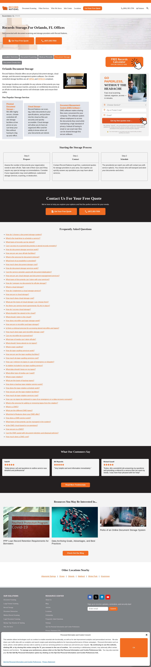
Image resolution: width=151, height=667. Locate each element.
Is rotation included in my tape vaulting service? (24, 366)
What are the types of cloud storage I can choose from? (27, 302)
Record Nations (7, 16)
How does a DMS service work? (18, 418)
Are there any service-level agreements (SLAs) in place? (28, 306)
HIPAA (31, 79)
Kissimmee (105, 576)
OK (134, 648)
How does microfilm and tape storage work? (23, 321)
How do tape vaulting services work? (20, 351)
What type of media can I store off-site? (21, 339)
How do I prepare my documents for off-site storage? (26, 283)
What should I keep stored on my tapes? (21, 343)
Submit (113, 609)
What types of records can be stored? (20, 242)
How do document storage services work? (22, 249)
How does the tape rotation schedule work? (23, 388)
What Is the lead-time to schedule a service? (23, 238)
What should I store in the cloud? (18, 317)
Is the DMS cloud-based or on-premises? (22, 425)
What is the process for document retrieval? (22, 257)
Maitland (81, 576)
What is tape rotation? (14, 377)
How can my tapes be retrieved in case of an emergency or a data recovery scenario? (39, 399)
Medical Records (46, 57)
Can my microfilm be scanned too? (19, 336)
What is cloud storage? (15, 287)
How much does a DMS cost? (17, 437)
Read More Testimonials (75, 485)
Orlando (71, 576)
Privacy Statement (48, 662)
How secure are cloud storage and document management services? (32, 276)
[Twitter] (96, 597)
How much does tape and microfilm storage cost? (25, 332)
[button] (146, 635)
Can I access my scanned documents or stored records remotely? (31, 246)
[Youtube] (107, 597)
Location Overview (10, 57)
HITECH (41, 79)
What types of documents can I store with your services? (27, 279)
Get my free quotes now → (121, 121)
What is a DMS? (12, 407)
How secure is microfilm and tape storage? (22, 324)
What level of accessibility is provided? (21, 261)
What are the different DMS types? (19, 410)
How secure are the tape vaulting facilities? (22, 354)
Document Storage (62, 57)
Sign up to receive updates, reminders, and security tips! (109, 604)
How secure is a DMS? (15, 429)
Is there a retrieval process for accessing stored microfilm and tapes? (32, 328)
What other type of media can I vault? (20, 373)
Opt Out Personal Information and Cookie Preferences (22, 662)
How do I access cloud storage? (18, 309)
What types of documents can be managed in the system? (28, 422)
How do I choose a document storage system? (24, 235)
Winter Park (92, 576)
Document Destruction (12, 63)
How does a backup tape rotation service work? (24, 384)
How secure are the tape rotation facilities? (22, 392)
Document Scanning (29, 57)
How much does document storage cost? (22, 264)
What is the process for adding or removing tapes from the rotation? (32, 403)
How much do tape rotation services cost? (22, 395)
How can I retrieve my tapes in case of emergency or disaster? (30, 362)
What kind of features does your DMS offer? (23, 414)
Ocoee (62, 576)
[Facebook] (90, 597)
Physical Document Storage (10, 106)
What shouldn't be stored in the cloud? (21, 313)
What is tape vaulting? (14, 347)
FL (13, 16)
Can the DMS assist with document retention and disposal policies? (32, 433)
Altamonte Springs (48, 576)
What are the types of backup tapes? (20, 381)
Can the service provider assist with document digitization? (29, 272)
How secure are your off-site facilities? (20, 253)
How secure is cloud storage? (17, 294)
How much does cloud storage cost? (20, 298)
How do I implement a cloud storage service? (23, 291)
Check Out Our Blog (75, 553)
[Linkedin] (101, 597)
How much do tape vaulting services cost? (22, 358)
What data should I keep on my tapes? (21, 369)
